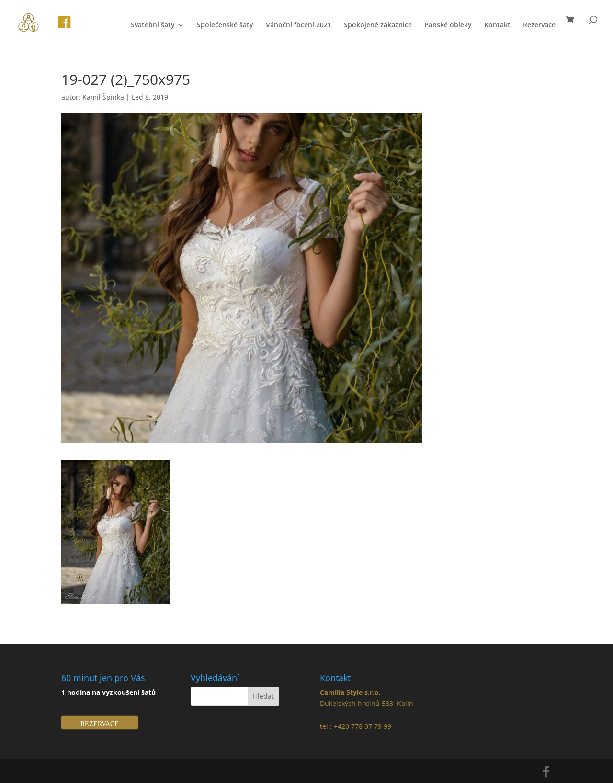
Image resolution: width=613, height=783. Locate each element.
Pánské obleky (448, 25)
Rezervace (539, 25)
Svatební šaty (153, 25)
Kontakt (497, 25)
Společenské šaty (225, 25)
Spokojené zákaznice (378, 25)
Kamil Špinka (103, 97)
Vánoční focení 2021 (298, 25)
